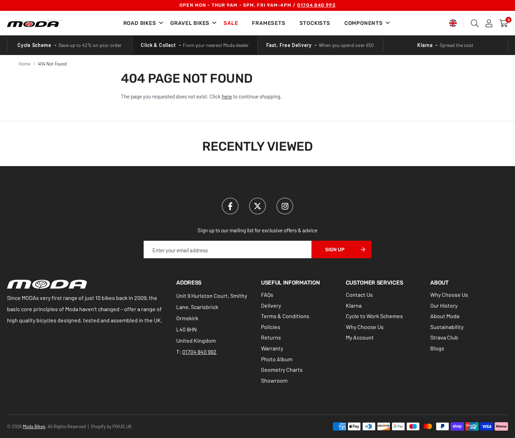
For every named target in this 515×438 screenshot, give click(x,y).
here (227, 96)
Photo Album (277, 359)
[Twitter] (257, 206)
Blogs (437, 348)
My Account (360, 337)
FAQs (267, 294)
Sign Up (334, 250)
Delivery (271, 305)
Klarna (354, 305)
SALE (231, 23)
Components (363, 23)
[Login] (489, 23)
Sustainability (447, 326)
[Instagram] (284, 206)
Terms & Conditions (285, 316)
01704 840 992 (316, 5)
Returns (271, 337)
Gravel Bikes (190, 23)
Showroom (274, 380)
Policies (270, 326)
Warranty (272, 348)
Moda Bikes (35, 23)
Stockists (315, 23)
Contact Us (359, 294)
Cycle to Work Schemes (374, 316)
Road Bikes (139, 23)
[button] (503, 23)
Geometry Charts (282, 369)
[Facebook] (230, 206)
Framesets (268, 23)
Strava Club (444, 337)
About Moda (444, 316)
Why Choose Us (365, 326)
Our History (444, 305)
